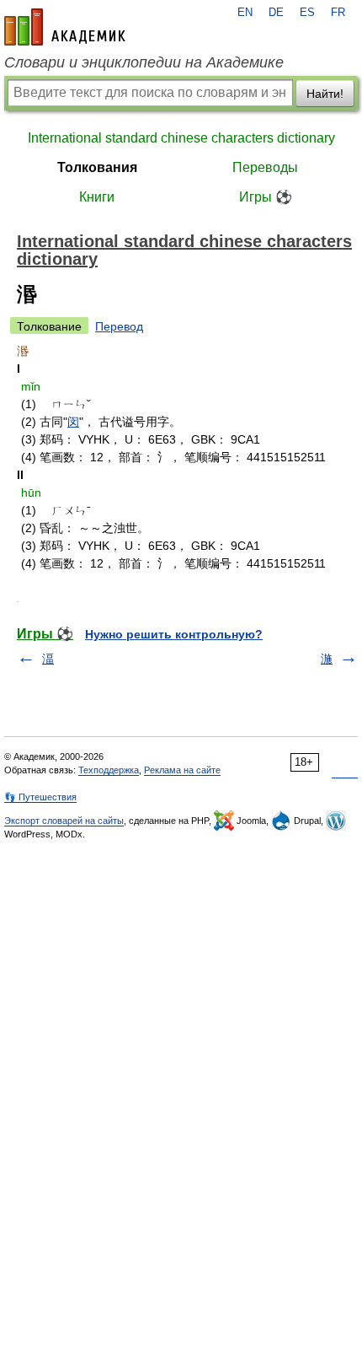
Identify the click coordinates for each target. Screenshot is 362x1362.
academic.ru (64, 27)
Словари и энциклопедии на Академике (144, 62)
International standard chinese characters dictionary (181, 138)
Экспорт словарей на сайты (64, 821)
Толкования (97, 167)
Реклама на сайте (182, 770)
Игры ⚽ (265, 197)
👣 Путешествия (40, 797)
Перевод (119, 326)
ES (307, 13)
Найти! (324, 93)
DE (276, 13)
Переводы (265, 167)
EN (245, 13)
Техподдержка (108, 770)
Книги (96, 197)
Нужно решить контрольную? (174, 634)
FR (338, 13)
